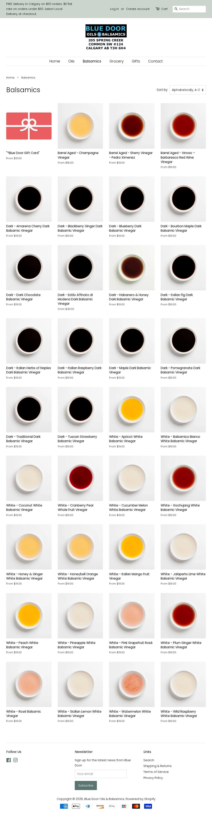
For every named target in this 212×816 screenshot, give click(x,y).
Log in (114, 9)
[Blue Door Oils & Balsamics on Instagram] (15, 761)
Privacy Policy (153, 778)
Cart (164, 9)
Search (148, 760)
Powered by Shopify (140, 799)
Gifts (136, 61)
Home (54, 61)
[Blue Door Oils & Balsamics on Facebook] (8, 761)
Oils (71, 61)
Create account (138, 9)
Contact (155, 61)
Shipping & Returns (157, 766)
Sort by (162, 90)
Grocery (117, 61)
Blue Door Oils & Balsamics (104, 799)
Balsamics (92, 61)
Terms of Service (156, 772)
